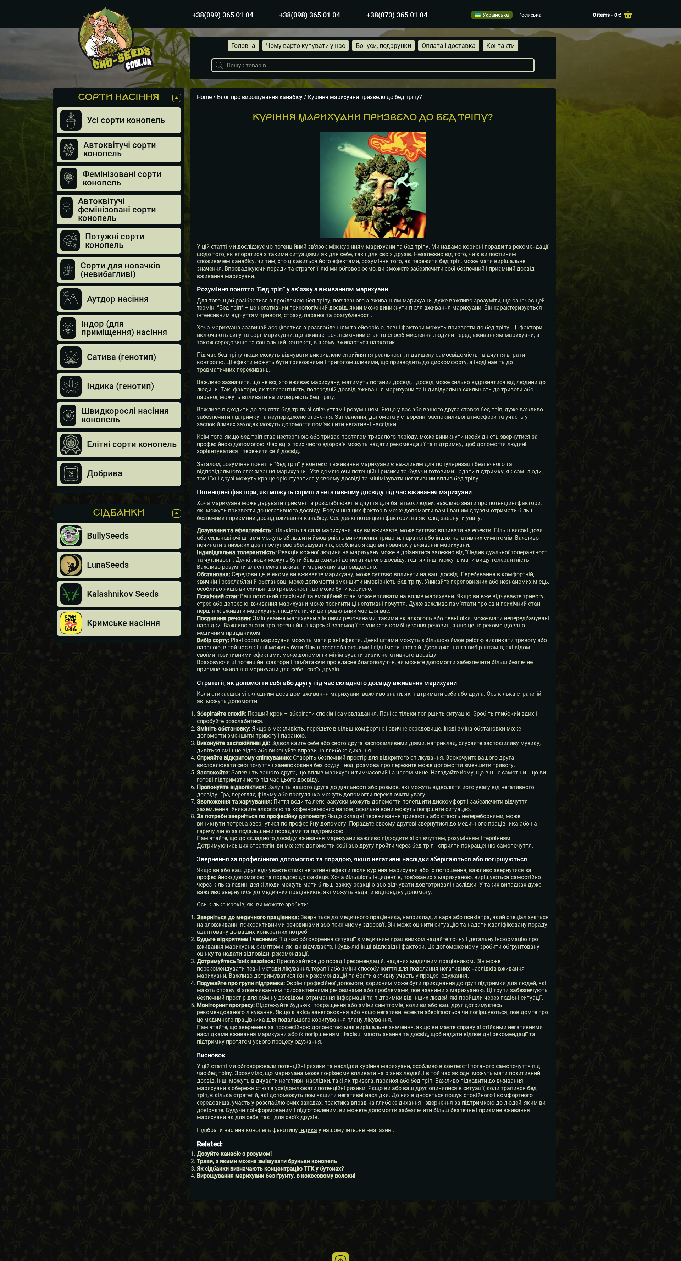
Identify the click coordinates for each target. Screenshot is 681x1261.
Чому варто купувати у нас (305, 45)
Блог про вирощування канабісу (260, 97)
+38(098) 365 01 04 (309, 15)
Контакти (500, 45)
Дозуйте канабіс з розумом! (234, 1153)
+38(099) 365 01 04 (222, 15)
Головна (243, 45)
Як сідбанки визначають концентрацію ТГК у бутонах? (270, 1168)
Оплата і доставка (449, 45)
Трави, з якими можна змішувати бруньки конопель (267, 1161)
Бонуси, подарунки (383, 45)
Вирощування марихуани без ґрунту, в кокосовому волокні (276, 1175)
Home (204, 97)
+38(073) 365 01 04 (396, 15)
